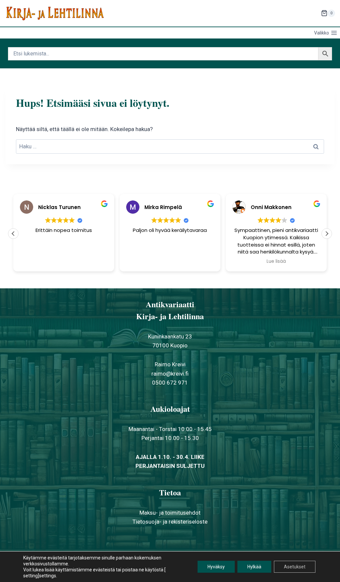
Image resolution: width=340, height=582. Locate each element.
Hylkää (254, 566)
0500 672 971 (170, 382)
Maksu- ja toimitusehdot (170, 512)
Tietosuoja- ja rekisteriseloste (170, 521)
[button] (327, 234)
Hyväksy (216, 566)
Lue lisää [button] (276, 261)
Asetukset (294, 566)
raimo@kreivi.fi (170, 373)
